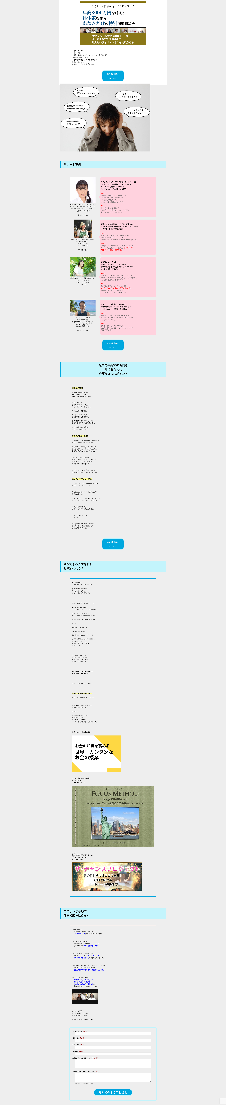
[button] (113, 81)
